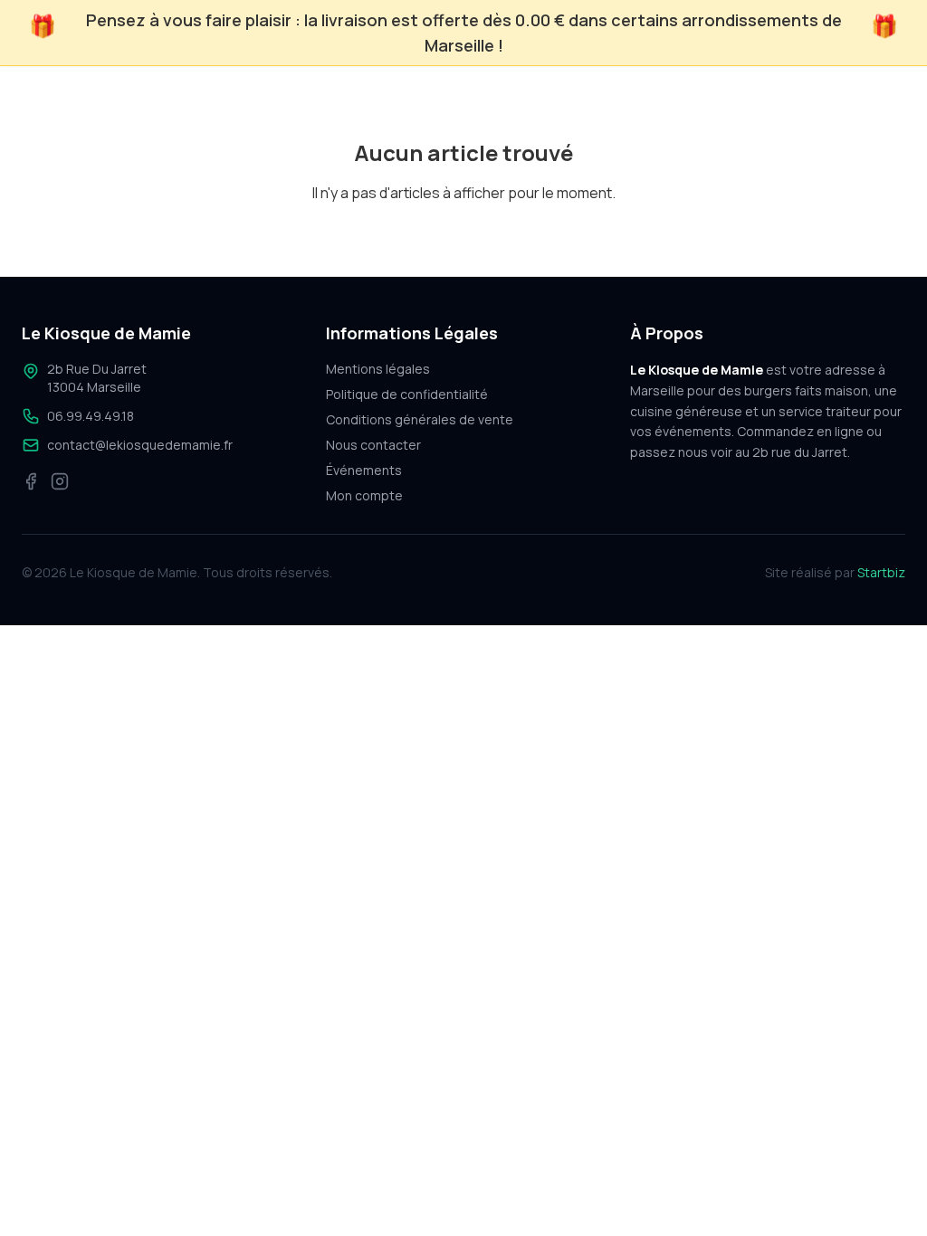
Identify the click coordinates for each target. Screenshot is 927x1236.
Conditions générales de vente (419, 419)
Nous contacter (373, 444)
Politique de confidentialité (407, 394)
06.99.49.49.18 (90, 415)
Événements (364, 470)
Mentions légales (378, 368)
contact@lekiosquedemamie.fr (140, 444)
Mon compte (364, 495)
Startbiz (881, 572)
